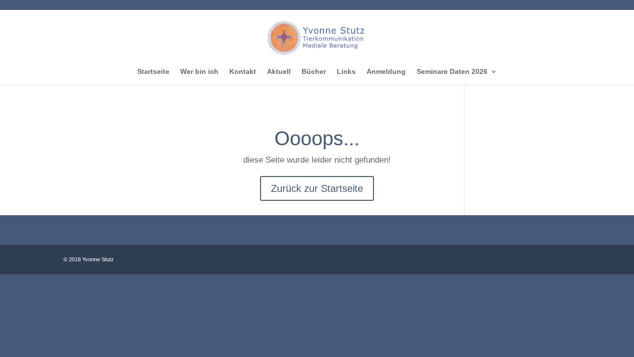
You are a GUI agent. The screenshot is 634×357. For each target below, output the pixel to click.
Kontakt (242, 71)
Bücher (314, 71)
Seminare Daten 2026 (452, 71)
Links (346, 71)
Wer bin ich (199, 71)
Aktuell (279, 71)
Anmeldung (386, 71)
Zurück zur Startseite (317, 188)
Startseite (153, 71)
